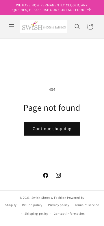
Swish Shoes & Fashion (49, 198)
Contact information (69, 214)
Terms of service (87, 205)
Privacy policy (58, 205)
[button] (11, 26)
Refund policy (32, 205)
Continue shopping (52, 128)
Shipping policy (37, 214)
